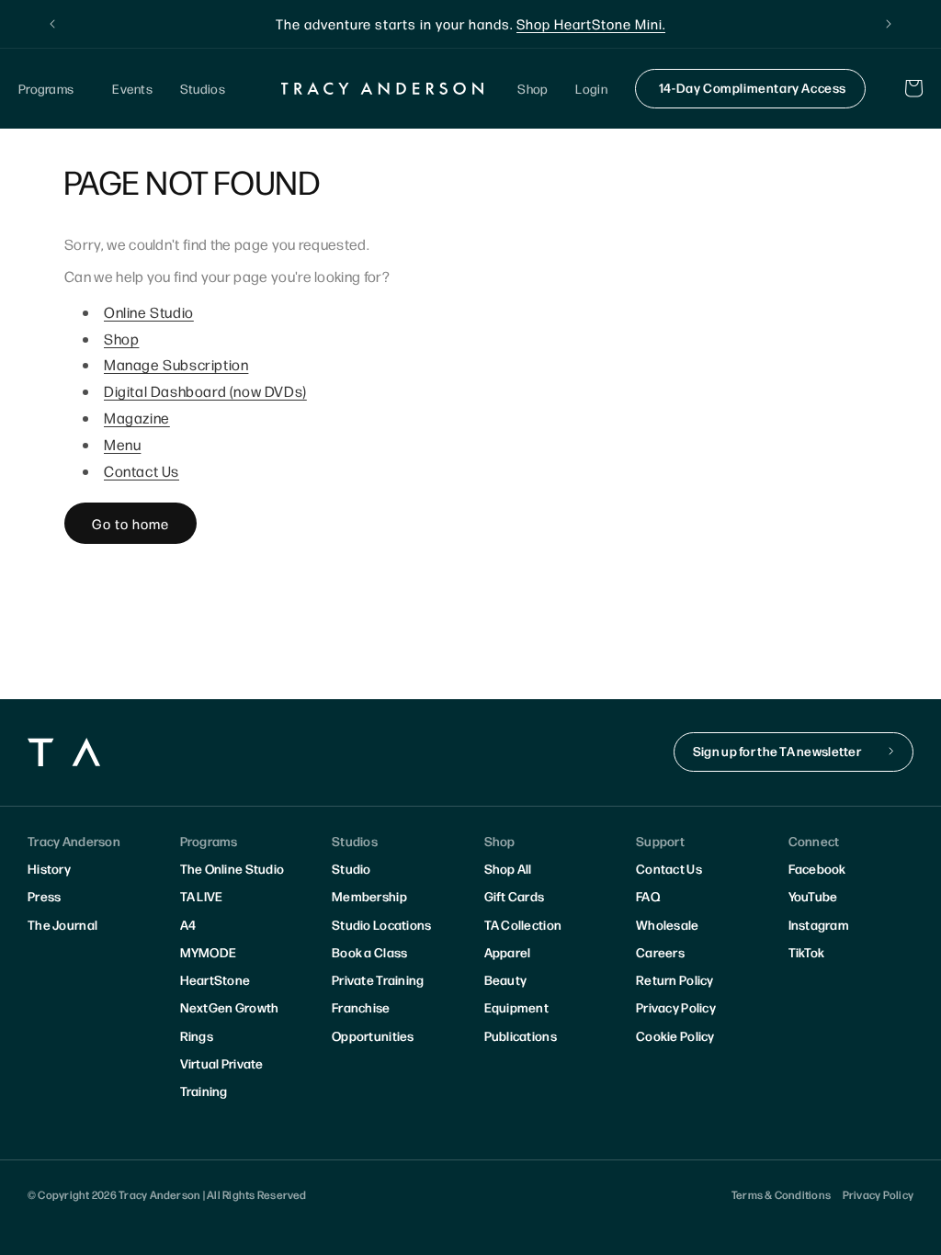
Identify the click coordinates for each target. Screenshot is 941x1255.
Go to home (130, 523)
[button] (51, 89)
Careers (660, 952)
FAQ (648, 896)
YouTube (813, 896)
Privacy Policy (676, 1007)
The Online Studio (232, 868)
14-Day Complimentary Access (752, 87)
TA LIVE (201, 896)
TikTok (806, 952)
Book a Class (369, 952)
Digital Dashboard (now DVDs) (205, 391)
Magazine (137, 417)
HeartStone (215, 979)
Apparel (507, 952)
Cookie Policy (675, 1035)
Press (44, 896)
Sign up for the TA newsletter (777, 750)
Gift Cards (514, 896)
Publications (520, 1035)
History (49, 868)
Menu (122, 444)
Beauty (505, 979)
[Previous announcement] (52, 23)
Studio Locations (381, 924)
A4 (188, 924)
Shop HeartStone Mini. (590, 23)
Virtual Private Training (222, 1077)
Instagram (819, 924)
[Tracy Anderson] (382, 88)
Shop (121, 338)
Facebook (817, 868)
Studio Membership (369, 882)
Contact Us (141, 471)
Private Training (378, 979)
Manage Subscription (176, 364)
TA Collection (523, 924)
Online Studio (149, 312)
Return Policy (675, 979)
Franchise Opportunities (373, 1021)
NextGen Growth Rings (229, 1021)
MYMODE (208, 952)
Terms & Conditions (781, 1194)
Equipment (517, 1007)
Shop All (508, 868)
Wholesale (667, 924)
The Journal (62, 924)
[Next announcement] (888, 23)
